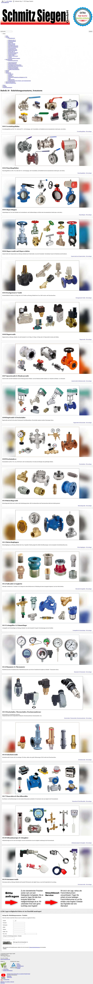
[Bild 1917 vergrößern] (44, 907)
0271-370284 (9, 1)
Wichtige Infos (6, 979)
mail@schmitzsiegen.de (5, 959)
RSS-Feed (3, 982)
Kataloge (19, 967)
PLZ (4, 933)
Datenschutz (9, 977)
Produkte (5, 86)
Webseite (2, 981)
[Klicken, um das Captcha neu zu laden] (7, 943)
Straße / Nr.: (5, 931)
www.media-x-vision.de (9, 981)
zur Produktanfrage (5, 2)
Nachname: (5, 925)
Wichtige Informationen (7, 970)
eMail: (4, 927)
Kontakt (18, 968)
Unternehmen (5, 969)
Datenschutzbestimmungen (34, 947)
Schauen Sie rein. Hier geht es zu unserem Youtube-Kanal (18, 973)
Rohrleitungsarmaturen (7, 87)
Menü (4, 33)
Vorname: (5, 922)
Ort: (6, 933)
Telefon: (4, 929)
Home (4, 85)
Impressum (9, 976)
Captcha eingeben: (6, 941)
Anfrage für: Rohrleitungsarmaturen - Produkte (12, 935)
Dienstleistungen (20, 966)
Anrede (4, 920)
